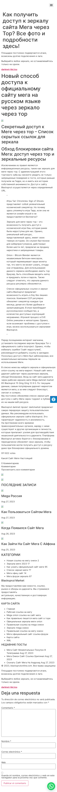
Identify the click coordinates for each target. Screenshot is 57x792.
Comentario (8, 708)
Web (3, 762)
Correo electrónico (11, 752)
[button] (51, 786)
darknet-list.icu (9, 69)
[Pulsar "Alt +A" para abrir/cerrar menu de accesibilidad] (53, 399)
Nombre (6, 741)
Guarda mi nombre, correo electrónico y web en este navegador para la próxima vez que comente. (27, 776)
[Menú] (51, 5)
